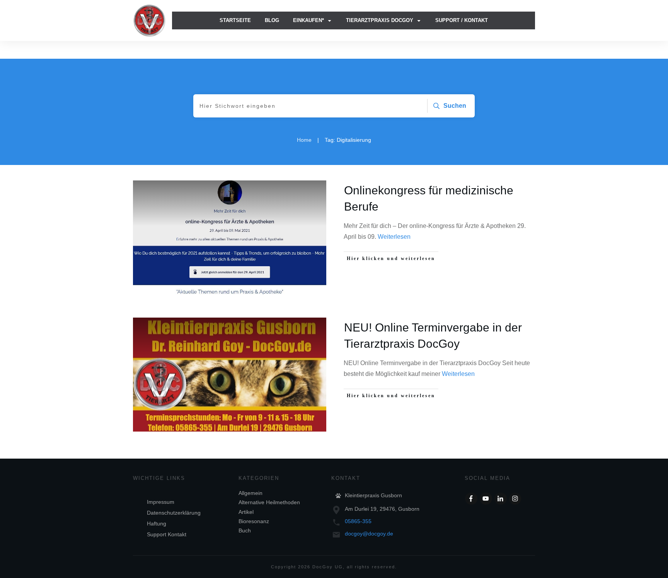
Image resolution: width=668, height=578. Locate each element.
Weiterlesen (394, 236)
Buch (245, 530)
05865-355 (358, 521)
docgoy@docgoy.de (369, 533)
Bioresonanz (254, 521)
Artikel (246, 512)
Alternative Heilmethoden (269, 502)
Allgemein (250, 493)
